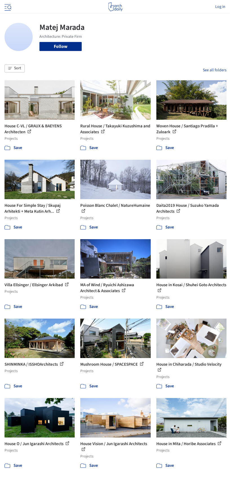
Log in (220, 7)
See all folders (214, 70)
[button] (15, 68)
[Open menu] (7, 7)
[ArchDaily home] (115, 6)
